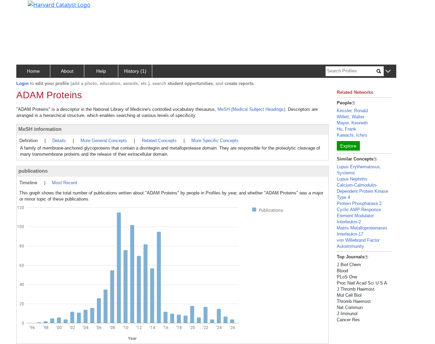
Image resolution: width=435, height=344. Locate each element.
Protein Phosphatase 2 (359, 203)
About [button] (67, 71)
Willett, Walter (350, 116)
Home (33, 71)
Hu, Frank (346, 129)
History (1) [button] (135, 71)
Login (22, 83)
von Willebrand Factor (358, 240)
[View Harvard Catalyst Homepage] (59, 4)
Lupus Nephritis (352, 179)
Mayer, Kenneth (352, 122)
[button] (388, 71)
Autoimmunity (350, 246)
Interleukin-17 (350, 234)
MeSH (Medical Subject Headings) (251, 109)
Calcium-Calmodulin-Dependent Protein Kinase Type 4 (362, 191)
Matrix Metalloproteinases (362, 227)
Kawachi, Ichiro (352, 135)
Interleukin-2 (349, 221)
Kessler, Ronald (352, 110)
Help (101, 71)
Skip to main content (28, 8)
